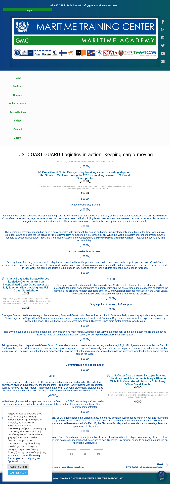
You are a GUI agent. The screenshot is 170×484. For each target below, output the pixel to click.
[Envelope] (162, 61)
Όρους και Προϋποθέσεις (24, 460)
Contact (17, 129)
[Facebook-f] (162, 21)
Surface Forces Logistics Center (114, 237)
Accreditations (18, 112)
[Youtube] (162, 53)
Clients (18, 137)
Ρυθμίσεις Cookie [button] (18, 466)
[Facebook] (71, 454)
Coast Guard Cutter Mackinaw (57, 345)
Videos (18, 120)
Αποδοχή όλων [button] (18, 472)
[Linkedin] (162, 37)
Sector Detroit (159, 345)
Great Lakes (123, 215)
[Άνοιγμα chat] (162, 476)
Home (17, 78)
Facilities (18, 86)
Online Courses (17, 103)
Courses (17, 95)
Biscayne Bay (63, 234)
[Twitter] (162, 45)
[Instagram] (162, 29)
